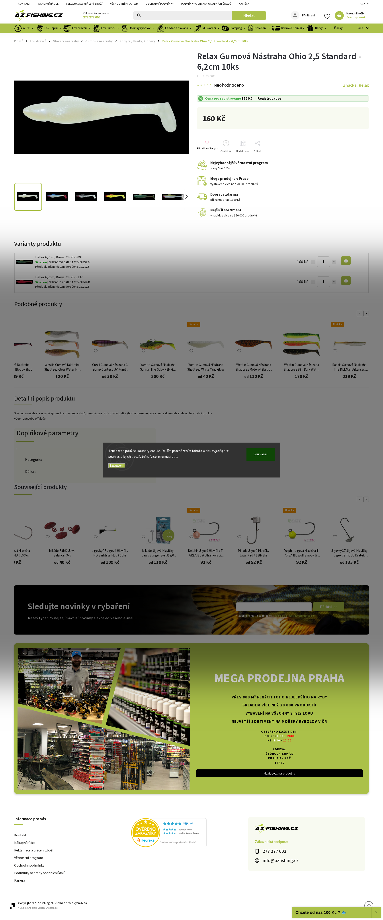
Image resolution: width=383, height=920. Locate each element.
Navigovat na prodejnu (279, 773)
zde (175, 456)
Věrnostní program (124, 4)
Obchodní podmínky (160, 4)
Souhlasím (261, 454)
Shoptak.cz (51, 908)
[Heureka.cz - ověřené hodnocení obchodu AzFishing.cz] (189, 833)
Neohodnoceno (229, 85)
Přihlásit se (328, 607)
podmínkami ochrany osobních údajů (294, 616)
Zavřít (358, 159)
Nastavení (116, 465)
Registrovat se (269, 98)
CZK (362, 4)
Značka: (356, 85)
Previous (360, 313)
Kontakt (24, 4)
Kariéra (244, 4)
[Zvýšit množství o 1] (334, 262)
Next (367, 313)
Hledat (249, 15)
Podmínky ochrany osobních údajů (206, 4)
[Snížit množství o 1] (313, 262)
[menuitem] (24, 28)
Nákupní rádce (48, 4)
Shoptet (31, 908)
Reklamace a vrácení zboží (84, 4)
